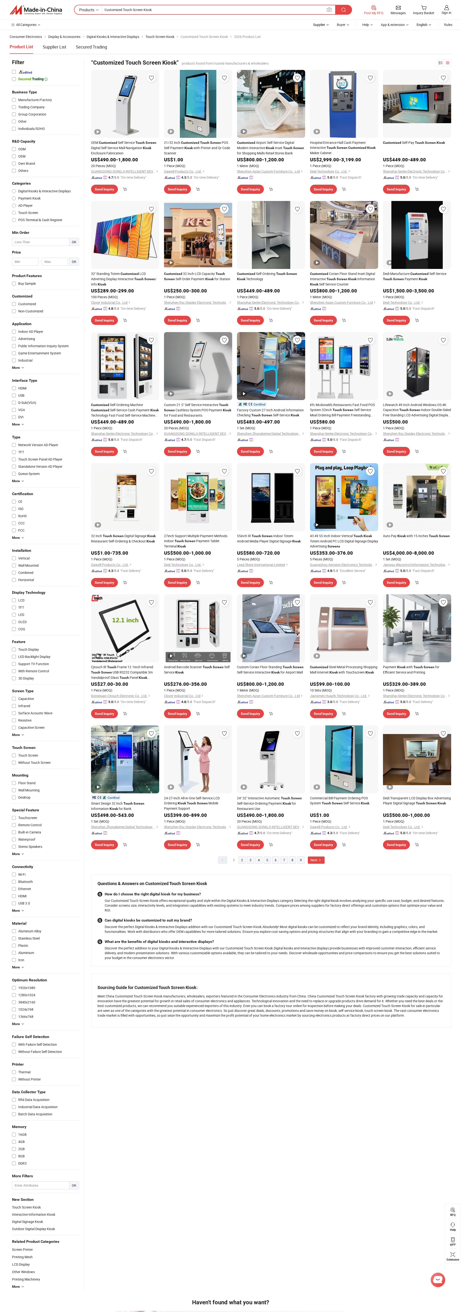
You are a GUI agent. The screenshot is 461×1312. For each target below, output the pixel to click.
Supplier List (54, 47)
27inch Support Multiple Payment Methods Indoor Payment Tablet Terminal (195, 541)
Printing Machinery (26, 1279)
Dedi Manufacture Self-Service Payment (414, 276)
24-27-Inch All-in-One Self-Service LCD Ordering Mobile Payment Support (192, 803)
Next (314, 860)
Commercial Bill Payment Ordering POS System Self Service (339, 800)
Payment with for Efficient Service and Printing (411, 669)
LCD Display (21, 1264)
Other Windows (23, 1271)
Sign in (446, 12)
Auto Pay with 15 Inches (416, 536)
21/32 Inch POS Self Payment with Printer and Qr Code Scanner (197, 147)
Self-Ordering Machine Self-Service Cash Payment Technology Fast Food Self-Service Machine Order (125, 410)
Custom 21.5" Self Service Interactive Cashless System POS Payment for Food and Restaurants (197, 410)
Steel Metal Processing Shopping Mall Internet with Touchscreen (343, 669)
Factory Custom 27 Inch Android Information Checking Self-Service (270, 412)
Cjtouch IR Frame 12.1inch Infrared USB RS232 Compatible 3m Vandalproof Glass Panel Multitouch (122, 672)
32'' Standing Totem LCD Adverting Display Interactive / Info (124, 278)
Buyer (341, 24)
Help (365, 24)
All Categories (26, 24)
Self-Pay (414, 142)
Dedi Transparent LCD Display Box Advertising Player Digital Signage (417, 800)
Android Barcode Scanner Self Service (197, 669)
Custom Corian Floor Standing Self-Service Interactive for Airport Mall (270, 669)
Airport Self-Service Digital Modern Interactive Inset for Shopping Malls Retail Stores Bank (270, 147)
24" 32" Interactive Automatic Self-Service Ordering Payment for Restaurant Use (269, 803)
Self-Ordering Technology (267, 276)
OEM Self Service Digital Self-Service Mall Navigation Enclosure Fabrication (123, 147)
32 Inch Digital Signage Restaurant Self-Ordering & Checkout (123, 538)
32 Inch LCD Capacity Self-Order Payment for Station (197, 276)
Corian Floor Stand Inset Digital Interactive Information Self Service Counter (342, 278)
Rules (448, 24)
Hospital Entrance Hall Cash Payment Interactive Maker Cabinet (343, 147)
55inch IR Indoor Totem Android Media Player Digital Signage (269, 538)
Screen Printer (22, 1249)
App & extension (393, 24)
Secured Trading (91, 47)
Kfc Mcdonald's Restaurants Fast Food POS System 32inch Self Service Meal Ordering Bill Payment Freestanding (342, 410)
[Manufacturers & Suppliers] (36, 10)
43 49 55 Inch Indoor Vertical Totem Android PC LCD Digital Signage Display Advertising (344, 541)
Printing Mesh (22, 1257)
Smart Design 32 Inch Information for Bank (117, 806)
